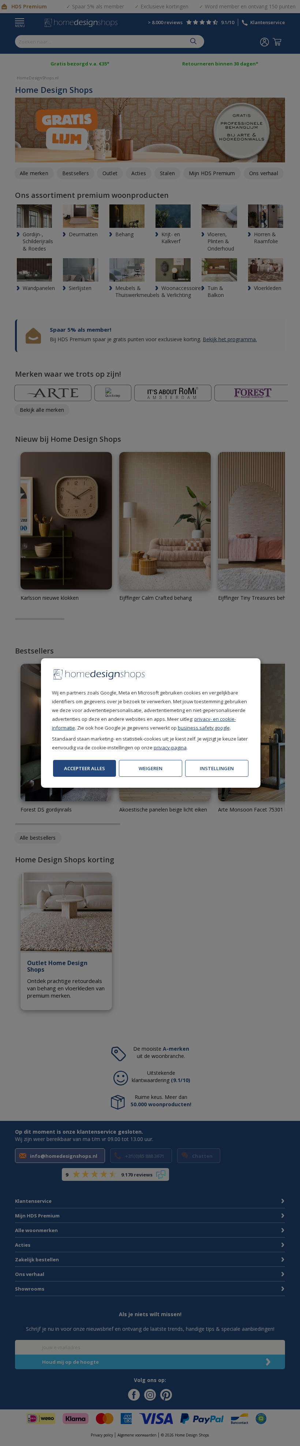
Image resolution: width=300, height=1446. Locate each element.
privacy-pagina (170, 747)
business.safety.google (204, 727)
